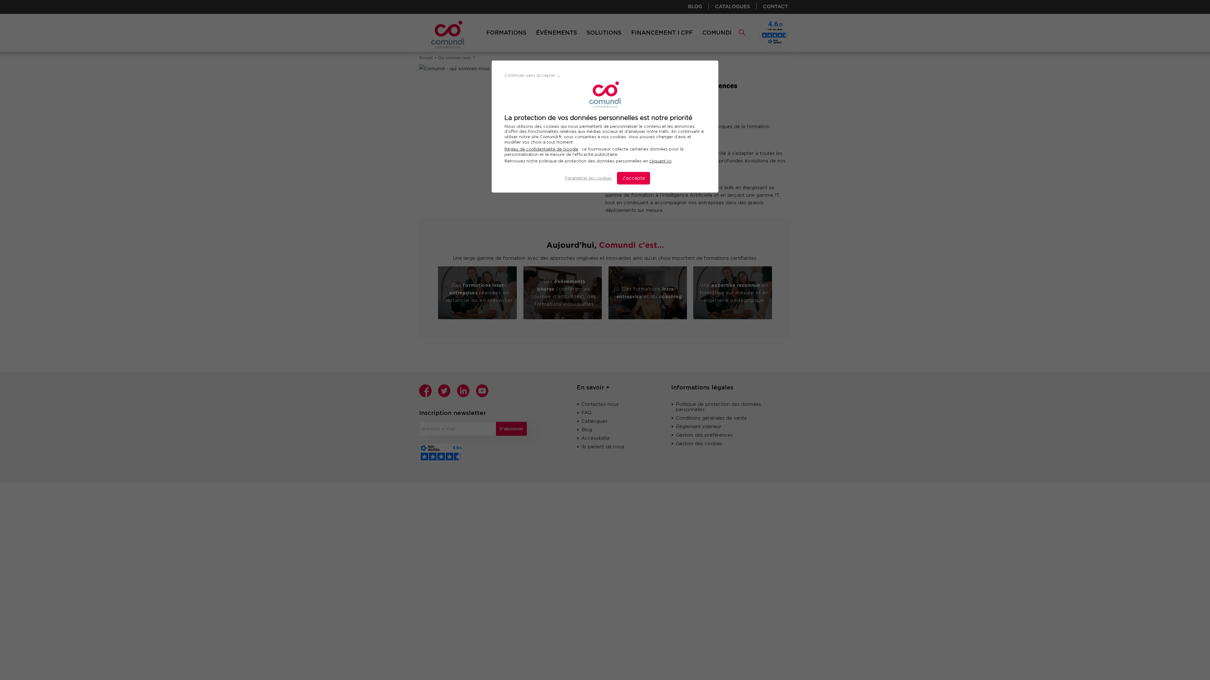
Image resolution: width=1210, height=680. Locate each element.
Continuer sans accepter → (532, 75)
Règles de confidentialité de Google (541, 149)
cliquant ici (660, 161)
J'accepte (633, 178)
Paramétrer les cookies (588, 178)
